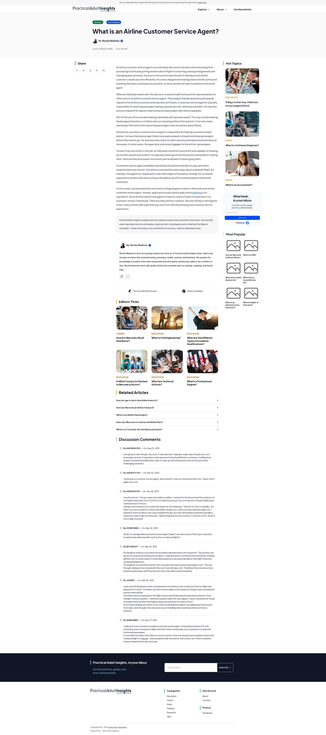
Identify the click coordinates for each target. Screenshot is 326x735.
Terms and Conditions (110, 731)
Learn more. (202, 2)
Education (158, 333)
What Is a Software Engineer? (242, 145)
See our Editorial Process (145, 291)
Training (170, 708)
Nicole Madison (111, 40)
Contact (206, 700)
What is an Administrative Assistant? (232, 305)
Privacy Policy (95, 731)
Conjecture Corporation (117, 727)
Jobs (169, 716)
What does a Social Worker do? (249, 280)
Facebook (207, 713)
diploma (196, 192)
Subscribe (242, 218)
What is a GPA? (249, 255)
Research (171, 712)
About (205, 696)
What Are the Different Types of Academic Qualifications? (200, 341)
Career (120, 333)
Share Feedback (195, 291)
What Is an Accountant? (239, 184)
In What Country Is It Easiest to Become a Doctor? (131, 383)
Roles (229, 140)
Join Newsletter (243, 9)
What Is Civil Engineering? (166, 337)
